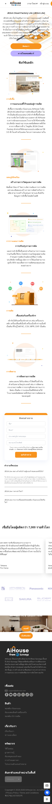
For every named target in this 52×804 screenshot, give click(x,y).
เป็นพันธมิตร (26, 636)
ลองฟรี (26, 628)
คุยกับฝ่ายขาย (26, 455)
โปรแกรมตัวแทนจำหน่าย (15, 764)
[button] (5, 4)
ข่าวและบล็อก (11, 735)
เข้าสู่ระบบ (44, 4)
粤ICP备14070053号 (14, 796)
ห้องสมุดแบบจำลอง (13, 756)
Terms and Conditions (29, 793)
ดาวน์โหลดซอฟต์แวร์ (26, 53)
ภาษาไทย (31, 4)
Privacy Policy (12, 793)
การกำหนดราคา (12, 760)
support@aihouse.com (17, 691)
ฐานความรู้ (9, 752)
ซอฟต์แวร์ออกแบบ (13, 708)
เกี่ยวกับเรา (9, 731)
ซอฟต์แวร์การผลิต (12, 716)
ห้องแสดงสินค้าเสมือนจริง (16, 712)
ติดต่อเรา (26, 46)
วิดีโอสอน (9, 749)
